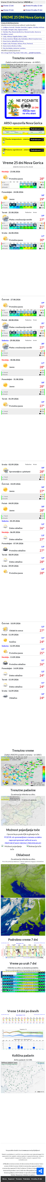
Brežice (14, 46)
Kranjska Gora (37, 39)
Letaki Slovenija (36, 1173)
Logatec (30, 27)
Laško (25, 36)
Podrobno (26, 1179)
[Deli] (40, 1171)
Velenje (9, 36)
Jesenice (10, 39)
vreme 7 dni (38, 1164)
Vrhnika (35, 27)
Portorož (30, 43)
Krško (19, 46)
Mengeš (10, 29)
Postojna (14, 43)
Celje (4, 36)
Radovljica (24, 39)
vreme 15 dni (19, 1164)
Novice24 (6, 1170)
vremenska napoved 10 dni (32, 1166)
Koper (5, 43)
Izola (9, 43)
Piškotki (6, 1164)
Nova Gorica (7, 41)
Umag (6, 53)
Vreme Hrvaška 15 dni (34, 6)
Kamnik (11, 27)
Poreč (11, 53)
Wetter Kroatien (29, 1175)
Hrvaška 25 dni (36, 1179)
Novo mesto (7, 46)
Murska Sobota (8, 48)
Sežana (20, 43)
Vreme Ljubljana (9, 1173)
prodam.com (15, 1170)
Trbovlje (17, 27)
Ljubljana (6, 27)
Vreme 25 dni (8, 10)
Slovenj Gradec (29, 32)
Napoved (11, 1179)
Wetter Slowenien (17, 1175)
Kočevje (41, 27)
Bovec (21, 41)
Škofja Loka (17, 39)
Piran (24, 43)
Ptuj (10, 32)
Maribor (5, 32)
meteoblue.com (23, 1160)
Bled (30, 39)
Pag (14, 53)
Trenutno (19, 1179)
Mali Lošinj (23, 53)
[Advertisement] (23, 273)
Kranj (5, 39)
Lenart (11, 34)
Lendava (22, 48)
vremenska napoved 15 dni (11, 1168)
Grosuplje (4, 29)
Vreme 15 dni (8, 6)
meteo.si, (41, 1156)
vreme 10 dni (8, 1166)
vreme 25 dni (29, 1164)
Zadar (18, 53)
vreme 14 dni (18, 1166)
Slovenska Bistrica (18, 32)
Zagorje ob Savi (22, 29)
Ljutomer (16, 48)
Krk (2, 53)
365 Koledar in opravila (22, 1173)
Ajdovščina (15, 41)
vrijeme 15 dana (26, 1168)
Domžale (24, 27)
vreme (12, 1164)
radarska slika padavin (27, 1170)
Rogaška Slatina (17, 36)
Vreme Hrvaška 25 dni (34, 10)
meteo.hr (29, 1158)
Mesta (4, 1179)
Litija (15, 29)
